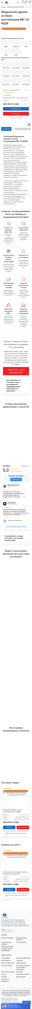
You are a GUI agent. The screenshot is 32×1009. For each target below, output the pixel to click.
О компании (5, 958)
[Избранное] (25, 90)
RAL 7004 (16, 76)
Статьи (3, 974)
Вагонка (16, 46)
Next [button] (28, 27)
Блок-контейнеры (7, 938)
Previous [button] (3, 27)
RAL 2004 (16, 68)
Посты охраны (21, 942)
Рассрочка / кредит (8, 971)
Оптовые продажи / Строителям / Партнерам (23, 967)
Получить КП (16, 109)
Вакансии (19, 971)
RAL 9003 (26, 84)
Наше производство (23, 958)
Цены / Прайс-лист (7, 963)
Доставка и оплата (22, 974)
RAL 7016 (26, 76)
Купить (9, 827)
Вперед (27, 800)
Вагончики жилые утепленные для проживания (7, 948)
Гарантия (19, 960)
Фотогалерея (20, 976)
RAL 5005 (26, 68)
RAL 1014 (6, 68)
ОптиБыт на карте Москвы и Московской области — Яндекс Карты (16, 529)
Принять (26, 1002)
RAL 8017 (16, 84)
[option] (8, 31)
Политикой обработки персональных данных (11, 1003)
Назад (4, 800)
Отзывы (4, 976)
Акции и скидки (6, 965)
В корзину (16, 113)
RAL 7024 (6, 84)
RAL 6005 (6, 76)
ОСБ (6, 55)
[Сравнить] (28, 90)
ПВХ (25, 46)
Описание (6, 129)
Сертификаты (6, 960)
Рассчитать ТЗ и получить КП (16, 371)
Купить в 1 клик (16, 118)
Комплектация (21, 963)
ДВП (6, 46)
